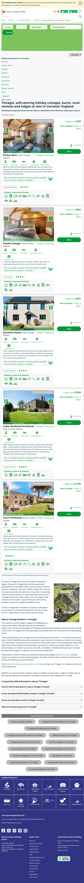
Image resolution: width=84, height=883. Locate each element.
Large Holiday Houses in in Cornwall (24, 762)
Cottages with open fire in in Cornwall (24, 742)
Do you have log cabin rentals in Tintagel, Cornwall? (23, 700)
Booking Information (36, 843)
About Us (32, 841)
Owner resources (35, 863)
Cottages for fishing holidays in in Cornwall (58, 722)
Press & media (34, 866)
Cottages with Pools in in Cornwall (61, 762)
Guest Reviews (34, 849)
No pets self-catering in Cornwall (42, 769)
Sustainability (34, 874)
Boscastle (5, 77)
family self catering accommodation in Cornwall (24, 664)
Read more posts (63, 850)
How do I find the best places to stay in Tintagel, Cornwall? (25, 687)
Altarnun (5, 61)
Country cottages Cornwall (21, 722)
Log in (74, 11)
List (65, 11)
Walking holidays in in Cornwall (64, 735)
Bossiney (5, 84)
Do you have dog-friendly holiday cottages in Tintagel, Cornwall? (28, 693)
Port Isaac (66, 654)
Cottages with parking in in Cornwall (42, 728)
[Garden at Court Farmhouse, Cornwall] (28, 499)
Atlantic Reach (7, 65)
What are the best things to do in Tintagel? (19, 707)
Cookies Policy (34, 846)
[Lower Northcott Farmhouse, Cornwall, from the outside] (28, 407)
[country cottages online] (14, 11)
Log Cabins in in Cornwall (62, 755)
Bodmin (5, 73)
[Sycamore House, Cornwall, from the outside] (28, 313)
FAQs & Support (34, 852)
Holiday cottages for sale (37, 857)
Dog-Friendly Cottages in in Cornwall (59, 749)
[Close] (80, 3)
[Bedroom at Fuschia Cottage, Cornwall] (28, 224)
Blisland (5, 69)
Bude (4, 92)
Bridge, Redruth (8, 88)
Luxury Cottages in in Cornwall (23, 749)
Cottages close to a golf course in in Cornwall (25, 735)
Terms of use (33, 877)
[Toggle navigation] (80, 11)
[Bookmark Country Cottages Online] (58, 11)
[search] (79, 16)
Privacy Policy (34, 869)
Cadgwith (5, 96)
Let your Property (35, 860)
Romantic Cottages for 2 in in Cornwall (27, 755)
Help (31, 855)
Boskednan (6, 80)
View (69, 151)
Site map (32, 871)
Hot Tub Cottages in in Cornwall (61, 742)
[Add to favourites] (55, 12)
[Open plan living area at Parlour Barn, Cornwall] (28, 136)
